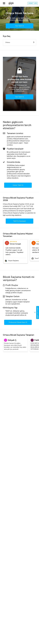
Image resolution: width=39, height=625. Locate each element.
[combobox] (19, 42)
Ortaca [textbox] (7, 42)
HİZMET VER (32, 3)
